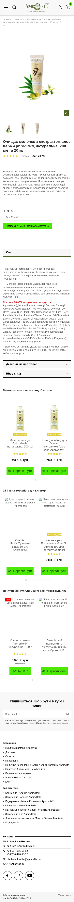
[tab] (37, 254)
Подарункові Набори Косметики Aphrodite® (29, 801)
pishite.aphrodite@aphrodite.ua (24, 859)
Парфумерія (12, 822)
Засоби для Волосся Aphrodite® (23, 797)
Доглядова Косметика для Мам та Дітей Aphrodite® (34, 818)
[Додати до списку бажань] (32, 403)
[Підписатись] (67, 714)
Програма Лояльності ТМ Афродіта (25, 769)
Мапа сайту (64, 895)
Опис (9, 252)
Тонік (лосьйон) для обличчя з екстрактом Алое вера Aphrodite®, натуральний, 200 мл (54, 447)
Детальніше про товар (21, 364)
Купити (23, 670)
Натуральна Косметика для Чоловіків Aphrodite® (32, 809)
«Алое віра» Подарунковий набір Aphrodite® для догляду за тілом (54, 545)
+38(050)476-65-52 (17, 854)
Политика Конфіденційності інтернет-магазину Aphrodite (37, 765)
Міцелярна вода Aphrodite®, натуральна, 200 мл (20, 443)
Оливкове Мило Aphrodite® (20, 805)
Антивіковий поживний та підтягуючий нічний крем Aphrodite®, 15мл (54, 647)
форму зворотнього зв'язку (55, 723)
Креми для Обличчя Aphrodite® (22, 793)
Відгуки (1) (13, 373)
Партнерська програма (18, 773)
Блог (7, 781)
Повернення (12, 760)
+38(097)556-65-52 (17, 851)
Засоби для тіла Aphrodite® (20, 814)
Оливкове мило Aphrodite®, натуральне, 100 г (20, 643)
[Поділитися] (4, 211)
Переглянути (22, 471)
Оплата (9, 756)
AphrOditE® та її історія (18, 777)
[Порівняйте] (32, 409)
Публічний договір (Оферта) (21, 748)
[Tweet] (8, 211)
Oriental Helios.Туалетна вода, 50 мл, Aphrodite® (20, 545)
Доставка (10, 752)
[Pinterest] (12, 211)
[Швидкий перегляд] (32, 416)
